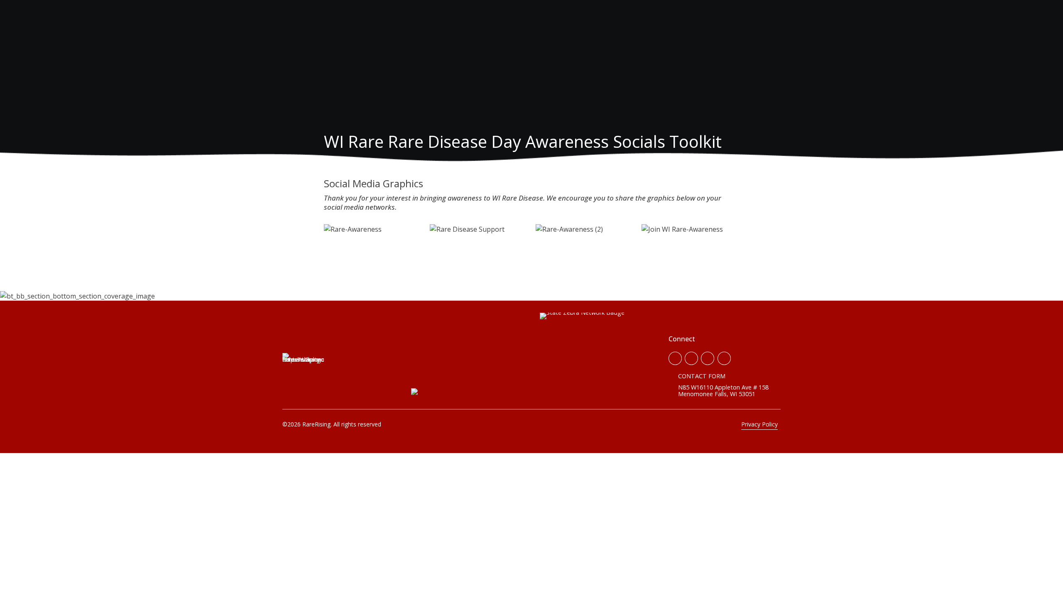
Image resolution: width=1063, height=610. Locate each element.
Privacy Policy (759, 424)
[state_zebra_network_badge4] (582, 355)
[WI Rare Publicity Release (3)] (303, 373)
